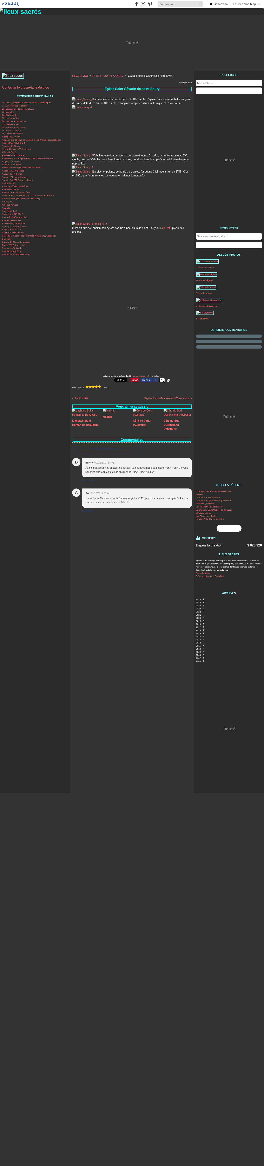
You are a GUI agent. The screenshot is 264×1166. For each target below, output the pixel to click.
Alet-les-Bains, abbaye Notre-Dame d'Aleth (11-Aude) (27, 158)
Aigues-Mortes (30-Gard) (13, 143)
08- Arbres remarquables (13, 127)
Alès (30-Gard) (9, 152)
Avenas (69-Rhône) (11, 220)
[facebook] (136, 4)
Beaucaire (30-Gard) (11, 248)
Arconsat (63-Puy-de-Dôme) (15, 186)
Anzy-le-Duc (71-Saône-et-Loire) (17, 180)
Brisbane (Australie (205, 504)
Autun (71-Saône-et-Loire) (14, 217)
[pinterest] (150, 4)
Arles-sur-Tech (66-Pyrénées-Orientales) (21, 198)
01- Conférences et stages (14, 106)
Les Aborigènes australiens (209, 507)
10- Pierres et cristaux (12, 133)
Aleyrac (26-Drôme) (11, 161)
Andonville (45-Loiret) (12, 174)
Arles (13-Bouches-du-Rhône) (16, 192)
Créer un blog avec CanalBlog (210, 576)
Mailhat (199, 494)
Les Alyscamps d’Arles (206, 516)
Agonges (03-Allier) (11, 137)
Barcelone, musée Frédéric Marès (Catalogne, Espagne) (29, 236)
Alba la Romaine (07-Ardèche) (16, 149)
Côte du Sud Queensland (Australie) (213, 500)
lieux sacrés (80, 75)
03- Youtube (8, 112)
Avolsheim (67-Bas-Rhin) (13, 223)
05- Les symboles (10, 118)
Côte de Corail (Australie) (208, 497)
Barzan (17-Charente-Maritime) (16, 242)
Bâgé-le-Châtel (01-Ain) (13, 233)
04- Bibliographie (10, 115)
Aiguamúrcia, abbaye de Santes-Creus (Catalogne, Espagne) (31, 140)
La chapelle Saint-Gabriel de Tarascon (214, 510)
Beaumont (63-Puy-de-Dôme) (16, 254)
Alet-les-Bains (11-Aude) (13, 155)
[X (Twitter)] (143, 4)
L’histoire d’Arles (203, 513)
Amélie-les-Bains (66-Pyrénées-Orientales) (22, 168)
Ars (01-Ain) (7, 202)
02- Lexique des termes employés (18, 109)
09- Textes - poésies (11, 130)
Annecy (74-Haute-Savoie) (14, 177)
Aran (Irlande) (8, 183)
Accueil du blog (203, 573)
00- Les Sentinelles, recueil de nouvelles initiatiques (26, 103)
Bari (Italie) (7, 239)
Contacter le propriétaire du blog (25, 87)
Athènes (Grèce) (10, 205)
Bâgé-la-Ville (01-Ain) (12, 229)
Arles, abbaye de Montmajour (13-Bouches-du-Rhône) (28, 195)
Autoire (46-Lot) (9, 211)
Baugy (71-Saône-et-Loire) (14, 245)
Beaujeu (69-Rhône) (11, 251)
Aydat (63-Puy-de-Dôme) (14, 226)
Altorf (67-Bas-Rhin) (11, 164)
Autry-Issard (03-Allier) (12, 214)
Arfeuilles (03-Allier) (11, 189)
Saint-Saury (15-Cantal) (108, 75)
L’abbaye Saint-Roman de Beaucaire (213, 491)
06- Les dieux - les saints (14, 121)
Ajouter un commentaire (106, 448)
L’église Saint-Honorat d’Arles (210, 519)
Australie (6, 208)
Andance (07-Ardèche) (13, 171)
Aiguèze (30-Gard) (11, 146)
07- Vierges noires (10, 124)
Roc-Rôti (165, 227)
